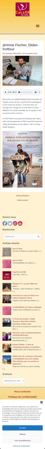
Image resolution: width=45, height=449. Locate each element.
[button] (41, 402)
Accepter (22, 428)
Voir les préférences (22, 440)
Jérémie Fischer (21, 99)
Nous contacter (22, 391)
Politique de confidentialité (21, 446)
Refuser (23, 434)
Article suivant (22, 200)
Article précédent (22, 196)
